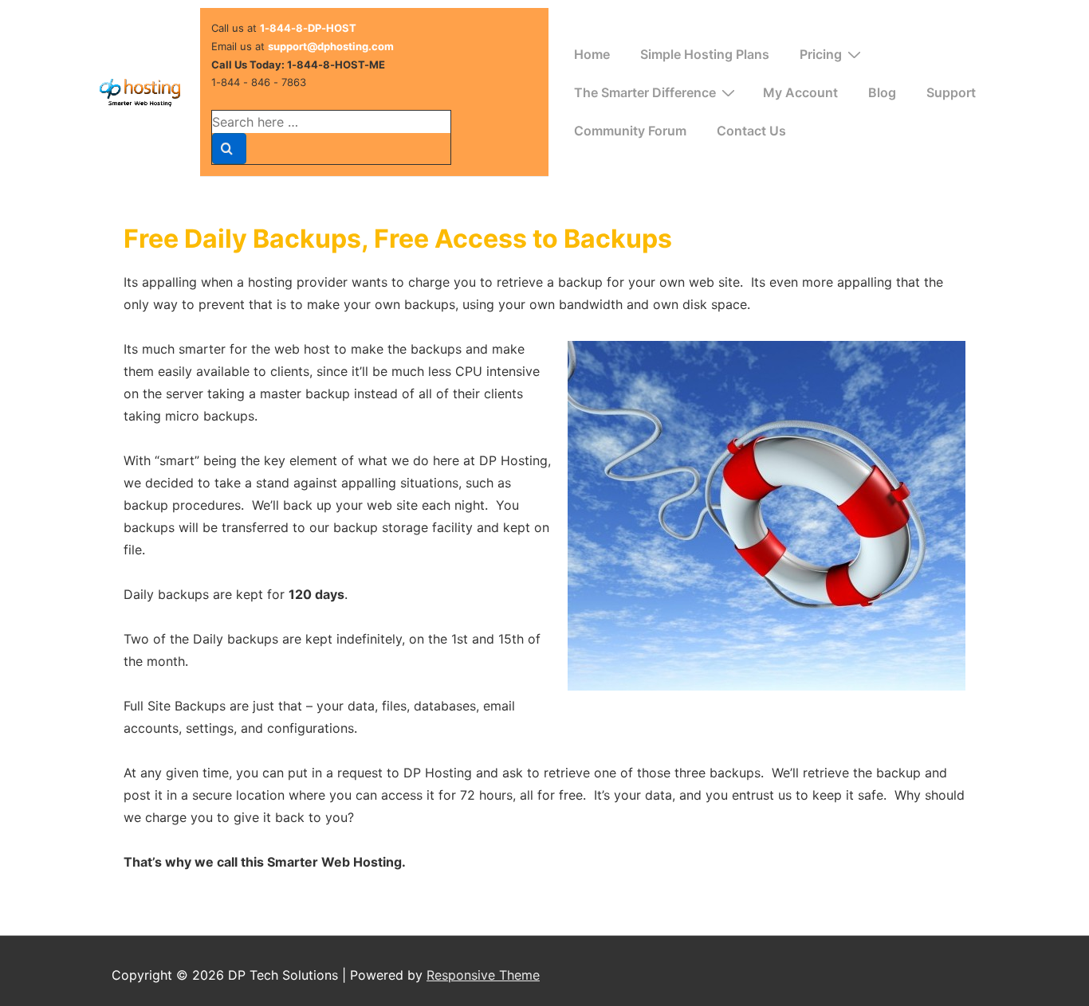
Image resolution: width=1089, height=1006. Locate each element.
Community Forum (630, 131)
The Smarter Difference (645, 92)
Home (592, 54)
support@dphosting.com (331, 46)
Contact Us (751, 131)
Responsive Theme (483, 975)
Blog (882, 92)
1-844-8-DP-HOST (308, 28)
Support (951, 92)
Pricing (821, 54)
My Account (800, 92)
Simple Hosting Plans (704, 54)
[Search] (229, 148)
